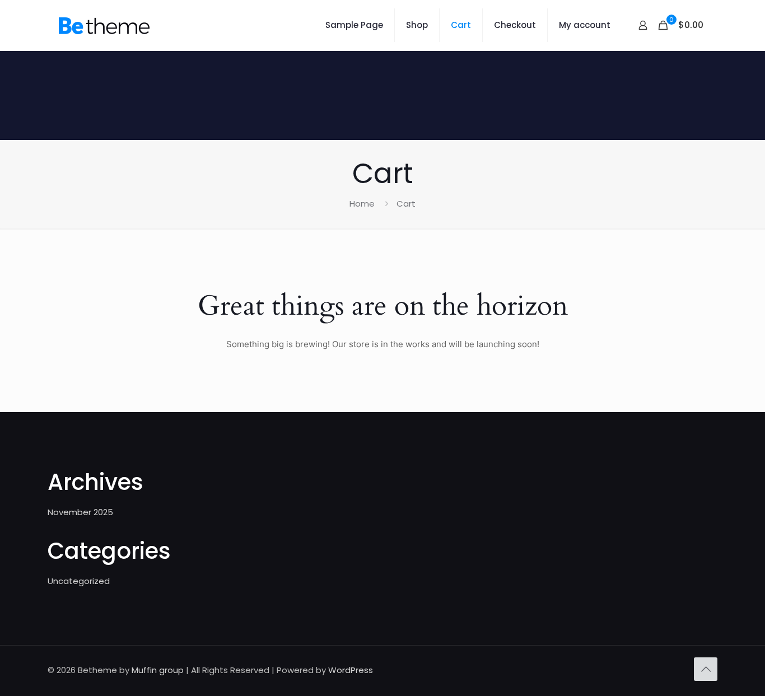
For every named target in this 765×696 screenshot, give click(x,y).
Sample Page (354, 25)
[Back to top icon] (705, 669)
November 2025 (80, 512)
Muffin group (158, 670)
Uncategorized (79, 581)
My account (584, 25)
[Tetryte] (104, 25)
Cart (461, 25)
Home (362, 203)
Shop (417, 25)
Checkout (515, 25)
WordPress (350, 670)
